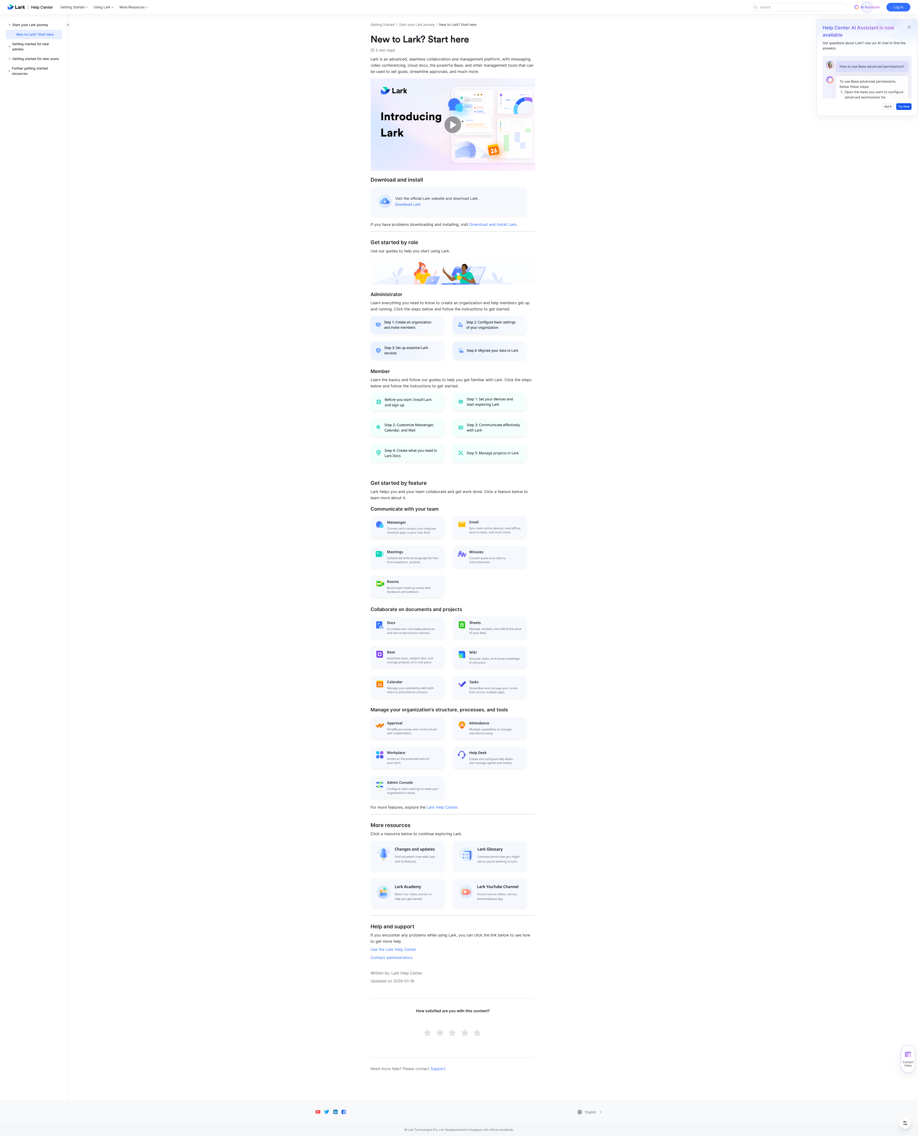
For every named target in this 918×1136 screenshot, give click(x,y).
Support (438, 1068)
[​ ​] (453, 216)
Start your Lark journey (417, 24)
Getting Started (383, 24)
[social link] (320, 1112)
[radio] (428, 1033)
